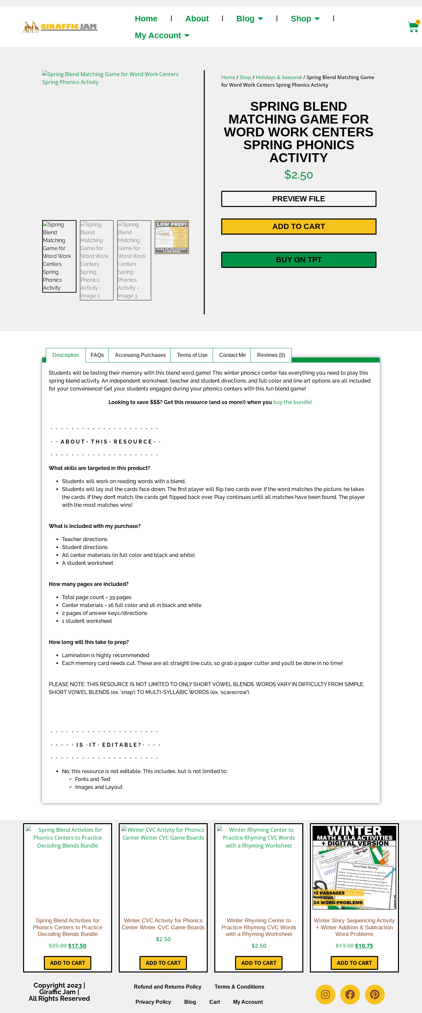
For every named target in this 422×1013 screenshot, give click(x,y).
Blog (245, 18)
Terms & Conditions (239, 987)
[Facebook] (350, 994)
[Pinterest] (375, 994)
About (197, 18)
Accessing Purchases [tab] (140, 355)
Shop (301, 18)
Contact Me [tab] (232, 355)
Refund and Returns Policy (167, 987)
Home (146, 18)
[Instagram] (325, 994)
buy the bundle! (292, 402)
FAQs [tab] (97, 355)
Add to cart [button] (67, 963)
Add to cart (298, 226)
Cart (214, 1002)
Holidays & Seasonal (279, 77)
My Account (158, 35)
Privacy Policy (153, 1002)
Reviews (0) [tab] (271, 355)
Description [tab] (65, 355)
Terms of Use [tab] (192, 355)
